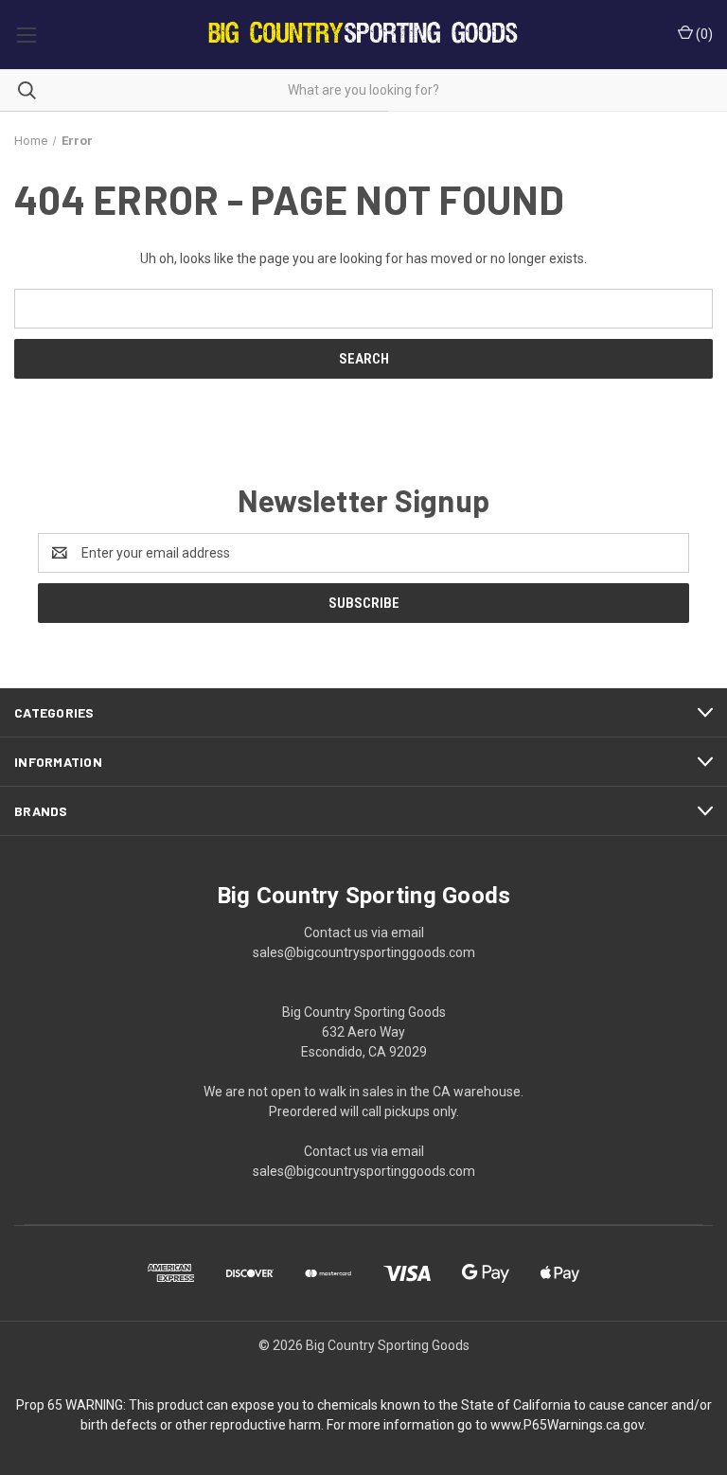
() (703, 34)
